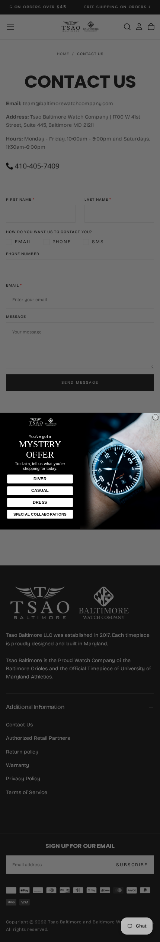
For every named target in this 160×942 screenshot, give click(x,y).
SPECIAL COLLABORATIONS (40, 514)
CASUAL (40, 490)
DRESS (40, 502)
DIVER (40, 479)
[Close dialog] (155, 417)
